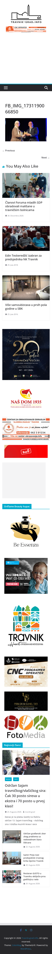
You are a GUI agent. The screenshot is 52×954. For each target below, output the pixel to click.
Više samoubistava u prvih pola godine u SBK (26, 306)
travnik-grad (30, 812)
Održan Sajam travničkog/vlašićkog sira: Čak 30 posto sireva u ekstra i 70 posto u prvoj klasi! (25, 795)
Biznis (8, 779)
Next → (45, 157)
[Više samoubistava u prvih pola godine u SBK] (26, 277)
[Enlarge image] (45, 332)
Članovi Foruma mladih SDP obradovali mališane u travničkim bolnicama (23, 206)
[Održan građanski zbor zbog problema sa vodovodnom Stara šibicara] (11, 840)
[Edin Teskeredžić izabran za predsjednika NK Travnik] (26, 228)
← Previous (8, 150)
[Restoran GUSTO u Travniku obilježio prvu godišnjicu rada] (11, 878)
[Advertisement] (26, 59)
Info (16, 779)
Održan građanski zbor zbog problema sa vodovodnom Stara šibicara (34, 838)
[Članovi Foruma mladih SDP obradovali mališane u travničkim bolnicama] (26, 175)
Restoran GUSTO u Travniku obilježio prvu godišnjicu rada (34, 876)
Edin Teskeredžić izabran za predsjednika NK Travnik (23, 257)
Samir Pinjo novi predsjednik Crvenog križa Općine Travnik (33, 858)
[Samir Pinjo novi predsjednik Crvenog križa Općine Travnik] (11, 860)
